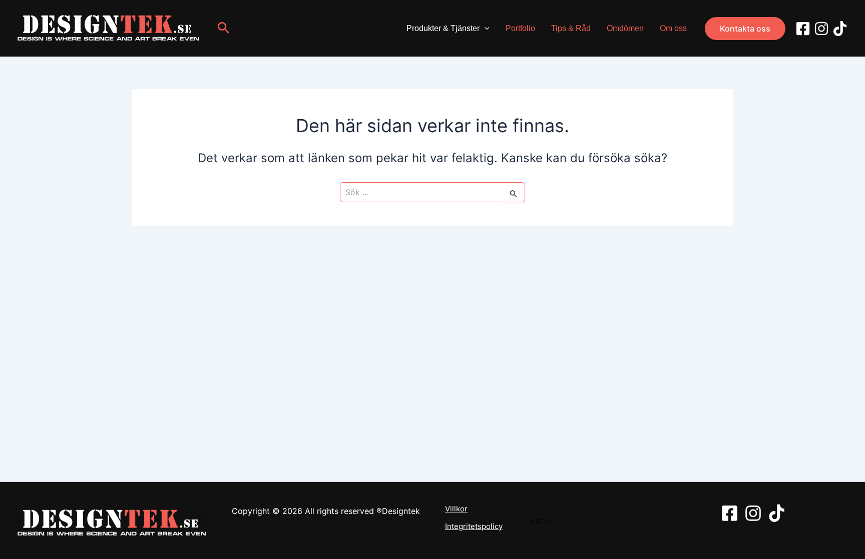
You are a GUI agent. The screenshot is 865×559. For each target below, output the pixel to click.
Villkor (456, 508)
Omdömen (625, 28)
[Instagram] (821, 28)
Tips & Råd (571, 28)
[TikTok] (839, 28)
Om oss (673, 28)
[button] (225, 28)
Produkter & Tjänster (443, 28)
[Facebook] (802, 28)
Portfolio (520, 28)
